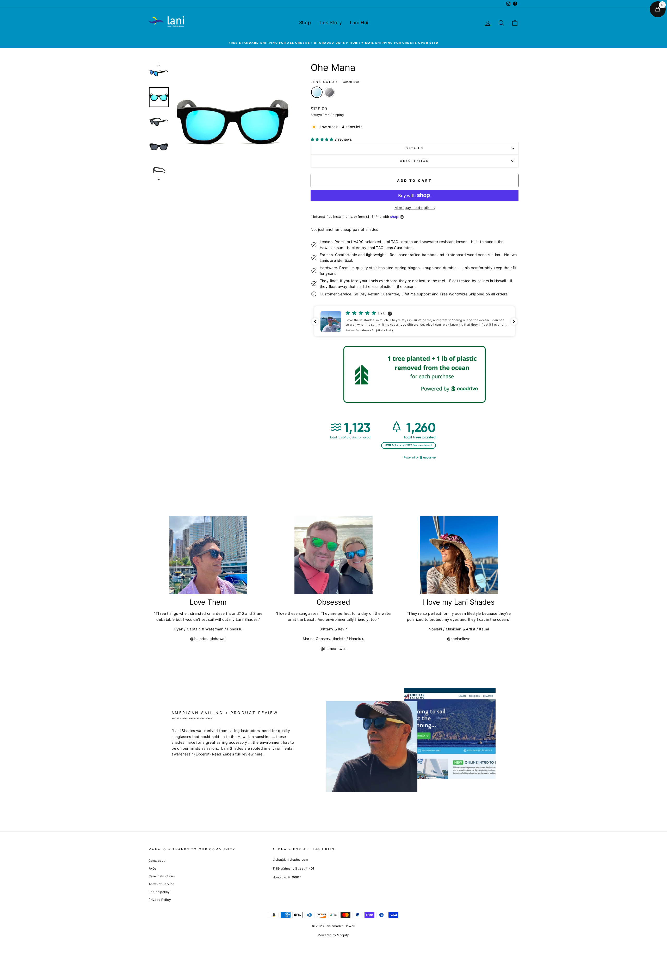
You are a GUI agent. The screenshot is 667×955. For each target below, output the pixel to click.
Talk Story (330, 22)
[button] (414, 321)
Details (415, 148)
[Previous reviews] (315, 321)
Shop (305, 22)
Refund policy (159, 892)
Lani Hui (359, 22)
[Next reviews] (514, 321)
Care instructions (162, 876)
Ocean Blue (317, 92)
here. (259, 754)
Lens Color (335, 82)
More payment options (414, 207)
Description (414, 161)
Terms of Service (162, 884)
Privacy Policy (160, 900)
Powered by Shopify (333, 935)
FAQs (152, 868)
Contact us (157, 861)
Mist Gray (329, 92)
